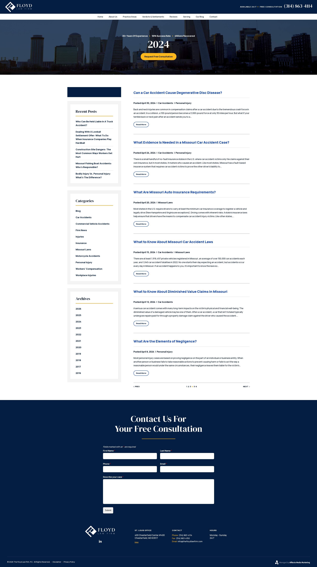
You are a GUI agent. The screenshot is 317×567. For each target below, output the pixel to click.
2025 (78, 315)
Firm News (81, 230)
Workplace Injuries (86, 275)
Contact (213, 16)
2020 (78, 347)
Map (137, 542)
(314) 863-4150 (183, 538)
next (245, 386)
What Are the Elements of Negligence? (165, 341)
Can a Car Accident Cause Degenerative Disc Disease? (177, 92)
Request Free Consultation (158, 56)
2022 (78, 334)
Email (163, 463)
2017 (78, 366)
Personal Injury (183, 103)
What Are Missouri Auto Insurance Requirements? (174, 192)
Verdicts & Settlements (153, 16)
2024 (78, 321)
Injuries (80, 236)
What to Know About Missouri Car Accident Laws (173, 241)
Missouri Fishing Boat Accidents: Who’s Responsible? (94, 165)
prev (137, 386)
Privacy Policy (69, 562)
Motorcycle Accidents (88, 255)
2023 (78, 328)
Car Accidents (165, 103)
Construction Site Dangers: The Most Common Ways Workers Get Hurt (94, 153)
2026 (78, 308)
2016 (78, 373)
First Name (109, 450)
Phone (107, 463)
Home (100, 16)
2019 (78, 353)
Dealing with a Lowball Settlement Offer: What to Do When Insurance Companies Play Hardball (93, 137)
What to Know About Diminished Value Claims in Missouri (180, 291)
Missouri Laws (165, 202)
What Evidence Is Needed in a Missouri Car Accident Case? (181, 142)
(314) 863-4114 (298, 6)
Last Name (166, 450)
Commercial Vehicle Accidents (92, 223)
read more (141, 124)
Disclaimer (57, 562)
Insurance (81, 243)
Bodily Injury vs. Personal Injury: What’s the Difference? (93, 175)
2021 (78, 340)
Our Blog (200, 16)
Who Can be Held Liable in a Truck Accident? (94, 123)
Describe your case (113, 477)
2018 (78, 360)
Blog (78, 210)
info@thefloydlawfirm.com (190, 541)
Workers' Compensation (89, 268)
